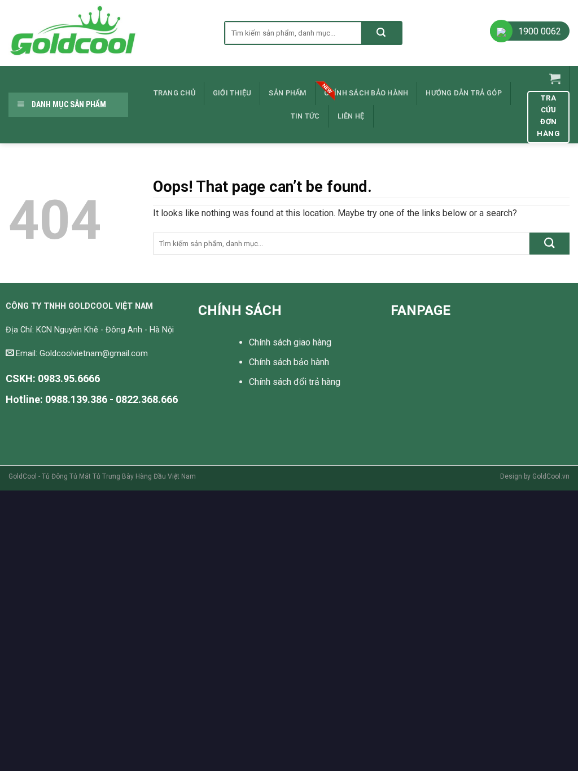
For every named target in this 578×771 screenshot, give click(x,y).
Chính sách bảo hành (366, 93)
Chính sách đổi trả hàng (294, 381)
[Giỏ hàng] (555, 78)
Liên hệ (351, 116)
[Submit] (381, 33)
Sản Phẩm (287, 93)
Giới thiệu (232, 93)
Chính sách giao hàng (290, 342)
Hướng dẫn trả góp (463, 93)
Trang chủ (174, 93)
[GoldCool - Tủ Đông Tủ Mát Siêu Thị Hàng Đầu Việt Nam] (107, 33)
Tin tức (305, 116)
